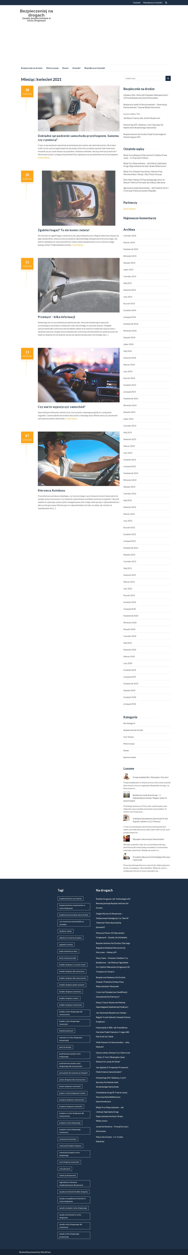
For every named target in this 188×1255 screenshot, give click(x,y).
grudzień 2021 (129, 534)
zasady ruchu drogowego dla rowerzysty (70, 1225)
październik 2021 (130, 548)
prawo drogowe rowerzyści (70, 1086)
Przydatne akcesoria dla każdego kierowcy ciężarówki (151, 858)
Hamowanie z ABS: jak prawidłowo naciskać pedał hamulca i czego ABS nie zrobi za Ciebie (112, 1032)
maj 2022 (127, 500)
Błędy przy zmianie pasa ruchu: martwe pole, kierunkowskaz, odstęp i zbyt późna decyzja (143, 172)
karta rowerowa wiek (67, 958)
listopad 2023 (129, 392)
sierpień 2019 (129, 690)
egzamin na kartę (66, 944)
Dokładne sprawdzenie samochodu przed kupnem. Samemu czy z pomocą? (150, 820)
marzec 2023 (129, 446)
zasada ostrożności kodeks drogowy (73, 1192)
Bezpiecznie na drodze (31, 68)
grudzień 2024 (129, 310)
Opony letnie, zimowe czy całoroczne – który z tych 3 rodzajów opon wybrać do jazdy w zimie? (113, 1057)
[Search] (168, 78)
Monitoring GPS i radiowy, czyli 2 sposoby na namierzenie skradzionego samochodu (143, 126)
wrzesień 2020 (129, 622)
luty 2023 (127, 453)
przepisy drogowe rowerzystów (71, 1100)
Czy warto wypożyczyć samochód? (61, 407)
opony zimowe (129, 209)
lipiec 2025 (128, 269)
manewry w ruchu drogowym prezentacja (70, 1038)
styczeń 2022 (129, 527)
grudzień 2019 (129, 670)
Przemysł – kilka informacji (56, 317)
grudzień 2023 (129, 385)
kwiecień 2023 (129, 439)
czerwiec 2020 (129, 636)
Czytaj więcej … (44, 157)
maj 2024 (127, 351)
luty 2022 (127, 521)
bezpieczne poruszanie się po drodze (73, 915)
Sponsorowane (129, 757)
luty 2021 (127, 588)
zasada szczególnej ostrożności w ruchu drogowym (72, 1199)
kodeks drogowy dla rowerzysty (72, 971)
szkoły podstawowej (67, 1175)
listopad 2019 (129, 677)
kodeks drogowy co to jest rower (72, 965)
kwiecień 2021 (129, 575)
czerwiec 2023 (129, 426)
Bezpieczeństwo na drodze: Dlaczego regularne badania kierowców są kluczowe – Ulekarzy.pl (113, 947)
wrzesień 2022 (129, 480)
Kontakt (137, 2)
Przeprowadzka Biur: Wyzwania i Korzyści (150, 777)
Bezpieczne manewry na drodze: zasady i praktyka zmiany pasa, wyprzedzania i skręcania (111, 981)
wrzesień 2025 (129, 256)
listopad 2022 (129, 466)
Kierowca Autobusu (51, 490)
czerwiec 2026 (129, 235)
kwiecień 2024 (129, 358)
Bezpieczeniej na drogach (36, 13)
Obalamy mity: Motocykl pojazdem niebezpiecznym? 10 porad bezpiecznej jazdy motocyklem (145, 96)
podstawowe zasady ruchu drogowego (70, 1055)
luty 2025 (127, 297)
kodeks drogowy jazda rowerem (71, 985)
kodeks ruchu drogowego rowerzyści (69, 1022)
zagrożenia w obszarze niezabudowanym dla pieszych (71, 1183)
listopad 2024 (129, 317)
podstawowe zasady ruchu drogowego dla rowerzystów (70, 1064)
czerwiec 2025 (129, 276)
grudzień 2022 (129, 459)
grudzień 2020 (129, 602)
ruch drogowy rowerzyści (69, 1162)
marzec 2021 (129, 582)
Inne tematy (128, 737)
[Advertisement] (94, 45)
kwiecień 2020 (129, 650)
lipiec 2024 (128, 344)
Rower (65, 68)
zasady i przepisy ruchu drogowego (73, 1208)
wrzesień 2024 (129, 331)
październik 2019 (130, 683)
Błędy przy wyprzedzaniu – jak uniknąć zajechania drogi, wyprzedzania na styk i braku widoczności (145, 164)
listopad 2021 (129, 541)
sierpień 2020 (129, 629)
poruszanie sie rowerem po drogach (73, 1073)
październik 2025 (130, 249)
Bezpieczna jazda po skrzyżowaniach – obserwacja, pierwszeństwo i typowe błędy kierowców (145, 105)
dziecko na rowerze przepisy (70, 938)
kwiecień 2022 (129, 507)
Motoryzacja (52, 68)
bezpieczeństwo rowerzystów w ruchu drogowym (72, 906)
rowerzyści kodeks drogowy (70, 1146)
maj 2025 (127, 283)
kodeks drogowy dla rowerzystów (72, 978)
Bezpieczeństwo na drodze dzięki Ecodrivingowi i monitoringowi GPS (144, 135)
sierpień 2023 (129, 412)
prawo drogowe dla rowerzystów (72, 1080)
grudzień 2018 (129, 697)
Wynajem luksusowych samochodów (148, 839)
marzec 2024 (129, 364)
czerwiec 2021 (129, 561)
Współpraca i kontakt (152, 2)
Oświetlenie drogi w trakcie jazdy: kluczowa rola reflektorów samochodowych (112, 1097)
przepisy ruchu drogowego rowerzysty (70, 1130)
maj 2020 (127, 643)
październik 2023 (130, 398)
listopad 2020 (129, 609)
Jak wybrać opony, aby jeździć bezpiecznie (141, 118)
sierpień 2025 (129, 263)
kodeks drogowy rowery (69, 998)
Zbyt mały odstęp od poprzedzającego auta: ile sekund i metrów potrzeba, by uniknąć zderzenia (144, 181)
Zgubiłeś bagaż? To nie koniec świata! (64, 230)
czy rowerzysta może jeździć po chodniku (71, 922)
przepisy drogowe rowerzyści (70, 1106)
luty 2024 (127, 371)
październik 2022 (130, 473)
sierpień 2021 (129, 554)
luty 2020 (127, 663)
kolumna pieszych (66, 1031)
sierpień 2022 (129, 487)
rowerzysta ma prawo (67, 1139)
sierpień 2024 (129, 337)
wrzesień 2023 (129, 405)
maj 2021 (127, 568)
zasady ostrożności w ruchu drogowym (70, 1216)
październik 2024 (130, 324)
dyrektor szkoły (65, 931)
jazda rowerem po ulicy (68, 951)
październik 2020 (130, 616)
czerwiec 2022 (129, 493)
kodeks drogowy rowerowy (70, 991)
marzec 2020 (129, 656)
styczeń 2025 (129, 303)
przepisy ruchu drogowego (70, 1123)
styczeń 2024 (129, 378)
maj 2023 (127, 432)
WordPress (46, 1252)
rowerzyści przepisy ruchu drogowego (69, 1153)
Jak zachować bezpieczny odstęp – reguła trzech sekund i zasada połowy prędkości (113, 1017)
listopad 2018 (129, 704)
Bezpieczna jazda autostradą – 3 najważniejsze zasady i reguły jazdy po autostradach (145, 798)
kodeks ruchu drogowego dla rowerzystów (70, 1013)
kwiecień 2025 (129, 290)
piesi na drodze (65, 1047)
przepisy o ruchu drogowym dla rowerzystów (71, 1114)
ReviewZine (24, 1252)
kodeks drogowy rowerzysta (70, 1005)
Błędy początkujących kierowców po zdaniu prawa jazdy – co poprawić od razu (145, 156)
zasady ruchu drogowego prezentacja (69, 1235)
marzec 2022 (129, 514)
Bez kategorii (129, 723)
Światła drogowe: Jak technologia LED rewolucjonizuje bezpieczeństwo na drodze (113, 903)
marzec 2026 (129, 242)
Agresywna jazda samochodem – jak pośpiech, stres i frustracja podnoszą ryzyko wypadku (146, 189)
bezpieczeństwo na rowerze (70, 898)
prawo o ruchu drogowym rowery (72, 1093)
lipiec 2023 (128, 419)
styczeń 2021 (129, 595)
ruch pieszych (64, 1169)
